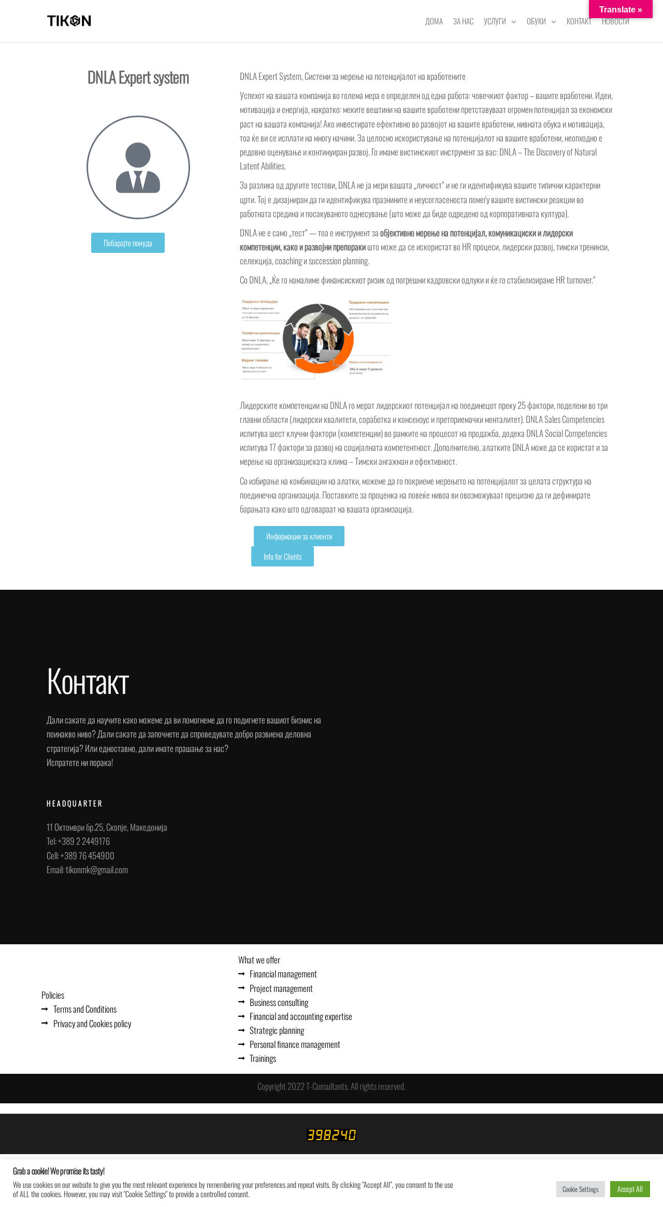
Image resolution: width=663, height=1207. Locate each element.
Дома (434, 20)
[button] (128, 243)
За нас (463, 20)
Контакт (579, 20)
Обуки (536, 20)
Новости (615, 20)
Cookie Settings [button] (581, 1189)
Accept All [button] (630, 1188)
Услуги (495, 20)
